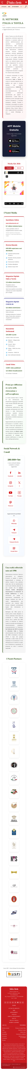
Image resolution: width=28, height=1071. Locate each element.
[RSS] (23, 1002)
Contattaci (4, 1038)
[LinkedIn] (10, 1002)
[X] (8, 1002)
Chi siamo (4, 1036)
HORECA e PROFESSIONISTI (14, 1016)
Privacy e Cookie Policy (20, 1028)
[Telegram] (15, 1002)
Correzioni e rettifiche (21, 1034)
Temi (3, 1030)
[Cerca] (25, 6)
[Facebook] (5, 1002)
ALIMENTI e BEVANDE (14, 1022)
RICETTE (14, 1018)
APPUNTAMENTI (15, 6)
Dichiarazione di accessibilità (22, 1037)
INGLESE (19, 168)
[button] (26, 2)
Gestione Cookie (22, 1030)
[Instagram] (13, 1002)
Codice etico (23, 1032)
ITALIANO (9, 168)
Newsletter (4, 1034)
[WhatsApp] (20, 1002)
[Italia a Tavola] (14, 2)
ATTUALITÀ (4, 6)
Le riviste (4, 1032)
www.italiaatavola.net (12, 223)
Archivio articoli (5, 1028)
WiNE (9, 6)
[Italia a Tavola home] (14, 989)
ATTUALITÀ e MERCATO (14, 1008)
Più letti (4, 1040)
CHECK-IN (14, 1014)
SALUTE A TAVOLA (14, 1020)
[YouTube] (18, 1002)
